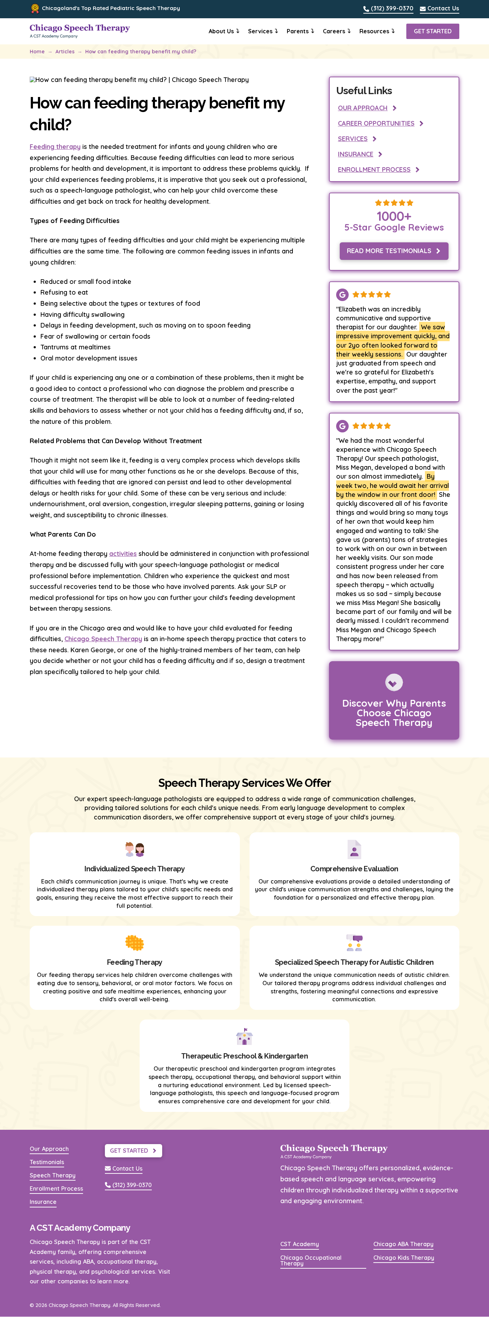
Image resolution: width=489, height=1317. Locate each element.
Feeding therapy (55, 146)
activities (123, 553)
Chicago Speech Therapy (103, 639)
